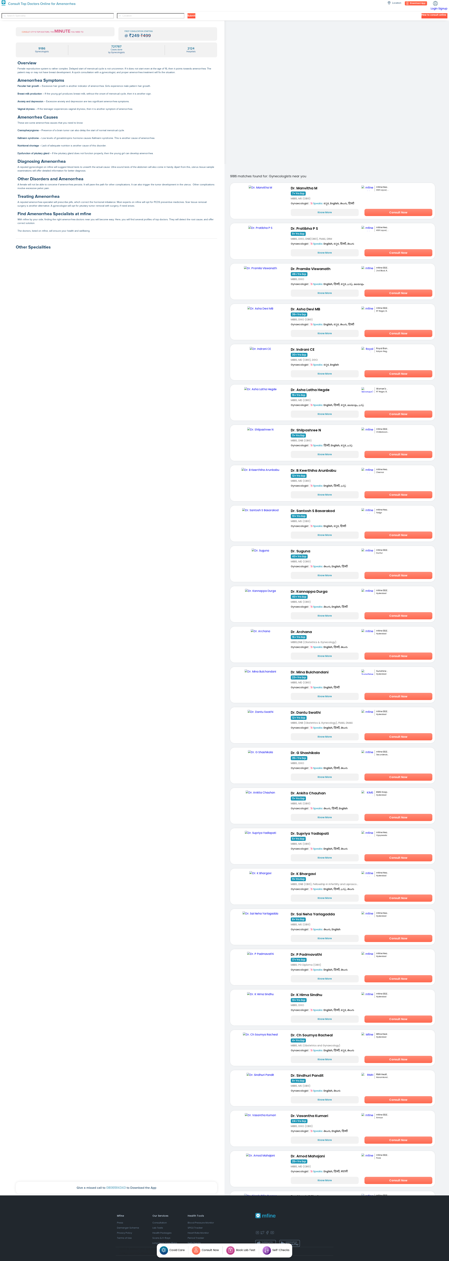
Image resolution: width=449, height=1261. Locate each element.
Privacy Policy (124, 1232)
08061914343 (116, 1187)
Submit (191, 16)
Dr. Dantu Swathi (306, 712)
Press (120, 1222)
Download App (417, 3)
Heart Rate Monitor (198, 1232)
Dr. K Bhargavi (303, 873)
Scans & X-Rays (161, 1237)
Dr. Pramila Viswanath (310, 268)
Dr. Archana (301, 631)
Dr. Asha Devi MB (305, 309)
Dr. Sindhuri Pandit (307, 1075)
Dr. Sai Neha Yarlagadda (313, 914)
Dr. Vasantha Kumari (309, 1115)
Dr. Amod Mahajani (308, 1156)
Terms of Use (124, 1237)
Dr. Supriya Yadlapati (310, 833)
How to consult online (433, 15)
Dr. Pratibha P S (304, 228)
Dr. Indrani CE (302, 349)
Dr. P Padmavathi (306, 954)
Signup (442, 8)
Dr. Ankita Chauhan (308, 793)
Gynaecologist (300, 203)
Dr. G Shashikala (305, 752)
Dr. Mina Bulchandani (310, 672)
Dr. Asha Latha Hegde (310, 389)
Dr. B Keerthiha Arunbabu (313, 470)
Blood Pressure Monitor (201, 1222)
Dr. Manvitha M (304, 188)
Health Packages (162, 1232)
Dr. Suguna (300, 551)
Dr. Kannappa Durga (309, 591)
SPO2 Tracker (195, 1227)
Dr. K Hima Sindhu (306, 994)
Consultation (159, 1222)
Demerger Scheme (128, 1227)
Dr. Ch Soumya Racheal (312, 1035)
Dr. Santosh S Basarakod (313, 510)
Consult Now (398, 212)
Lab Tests (157, 1227)
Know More (325, 212)
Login (434, 8)
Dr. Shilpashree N (306, 430)
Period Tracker (196, 1237)
